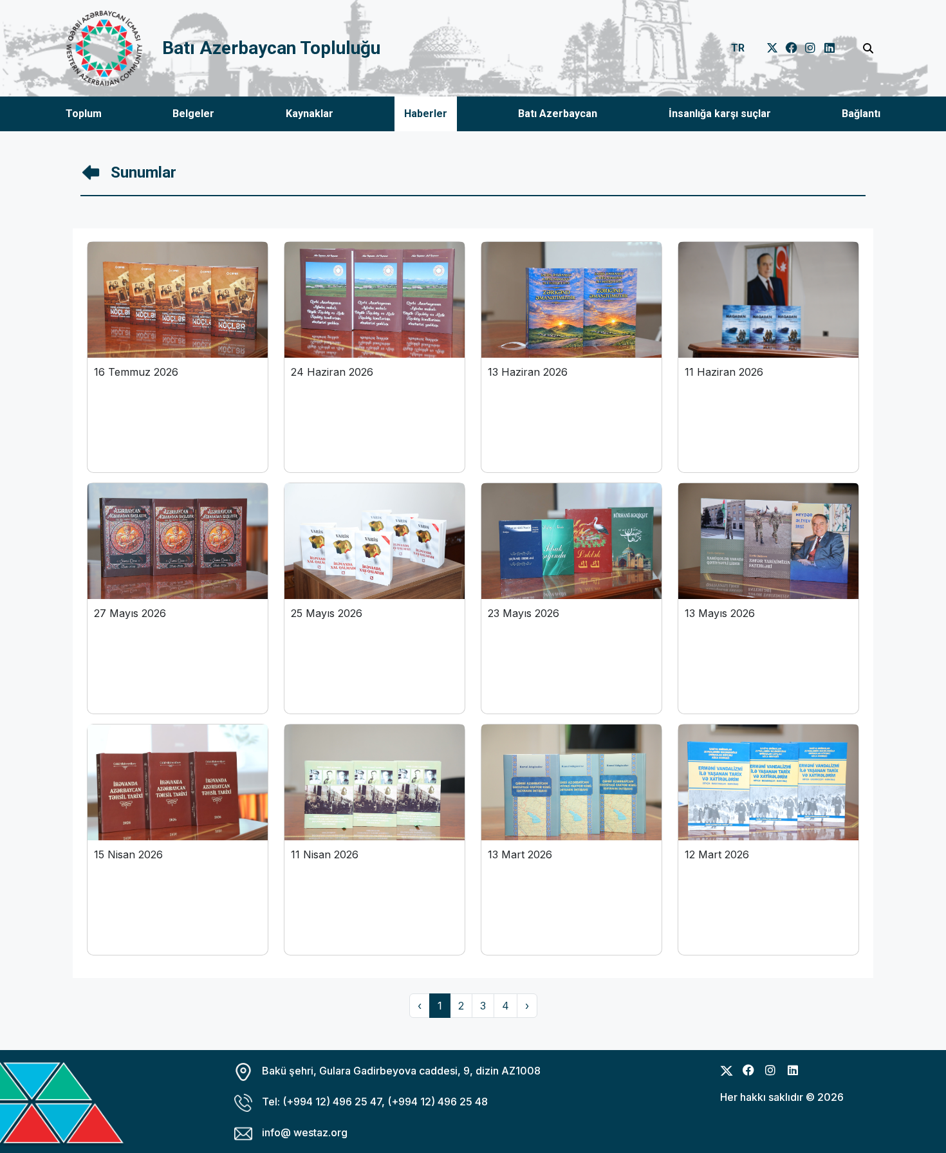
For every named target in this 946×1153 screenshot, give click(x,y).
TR (738, 48)
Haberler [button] (425, 113)
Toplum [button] (84, 113)
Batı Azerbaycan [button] (557, 113)
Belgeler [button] (193, 113)
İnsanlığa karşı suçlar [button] (720, 113)
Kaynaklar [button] (309, 113)
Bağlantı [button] (861, 113)
